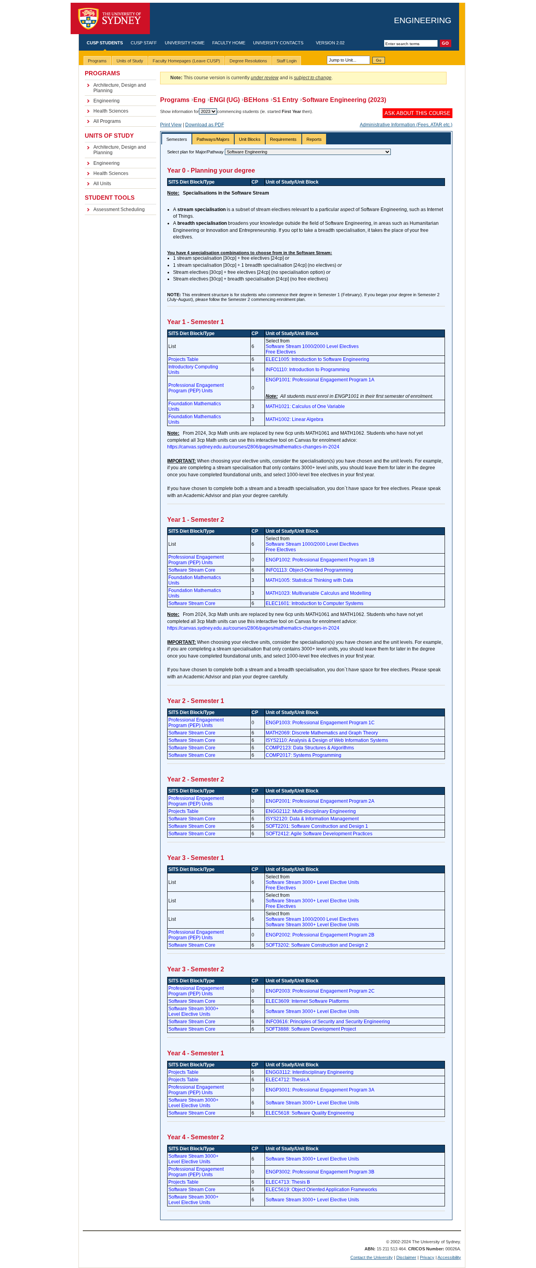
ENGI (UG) (225, 100)
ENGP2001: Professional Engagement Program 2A (320, 801)
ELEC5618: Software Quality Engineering (310, 1113)
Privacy (427, 1257)
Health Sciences (110, 111)
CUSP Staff (144, 42)
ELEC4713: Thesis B (288, 1182)
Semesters (176, 139)
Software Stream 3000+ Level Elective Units (312, 882)
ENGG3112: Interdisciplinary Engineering (310, 1072)
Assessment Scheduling (119, 209)
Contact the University (371, 1257)
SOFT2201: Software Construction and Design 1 (317, 826)
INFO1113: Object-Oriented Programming (309, 570)
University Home (184, 42)
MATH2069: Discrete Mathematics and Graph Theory (322, 733)
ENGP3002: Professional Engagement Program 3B (320, 1172)
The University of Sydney (110, 19)
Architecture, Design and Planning (119, 87)
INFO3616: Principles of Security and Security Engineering (328, 1021)
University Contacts (278, 42)
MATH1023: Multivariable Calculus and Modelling (318, 593)
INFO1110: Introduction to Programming (308, 369)
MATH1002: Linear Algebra (294, 419)
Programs (175, 100)
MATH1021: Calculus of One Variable (305, 406)
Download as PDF (204, 125)
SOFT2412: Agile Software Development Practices (319, 833)
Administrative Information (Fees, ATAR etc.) (406, 125)
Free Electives (281, 352)
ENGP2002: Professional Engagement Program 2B (320, 935)
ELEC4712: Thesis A (288, 1079)
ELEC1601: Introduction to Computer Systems (314, 603)
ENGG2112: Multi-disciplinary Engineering (311, 811)
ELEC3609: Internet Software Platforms (307, 1001)
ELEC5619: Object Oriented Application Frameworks (321, 1189)
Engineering (422, 20)
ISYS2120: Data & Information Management (312, 819)
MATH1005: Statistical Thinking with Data (309, 580)
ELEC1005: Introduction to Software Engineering (317, 359)
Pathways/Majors (213, 139)
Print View (171, 125)
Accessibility (449, 1257)
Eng (199, 100)
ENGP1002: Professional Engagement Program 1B (320, 560)
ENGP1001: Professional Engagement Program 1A (320, 380)
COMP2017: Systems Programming (303, 755)
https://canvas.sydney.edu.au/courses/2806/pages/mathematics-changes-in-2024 (253, 447)
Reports (314, 139)
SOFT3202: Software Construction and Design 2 (317, 945)
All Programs (107, 121)
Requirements (283, 139)
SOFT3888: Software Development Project (311, 1029)
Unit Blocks (250, 139)
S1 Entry (285, 100)
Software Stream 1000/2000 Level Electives (312, 346)
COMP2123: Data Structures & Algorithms (310, 748)
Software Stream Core (191, 570)
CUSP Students (105, 42)
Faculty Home (228, 42)
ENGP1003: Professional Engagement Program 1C (320, 722)
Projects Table (183, 359)
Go (378, 60)
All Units (102, 183)
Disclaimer (406, 1257)
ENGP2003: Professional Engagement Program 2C (320, 991)
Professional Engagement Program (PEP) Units (196, 388)
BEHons (256, 100)
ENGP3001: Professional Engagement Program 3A (320, 1090)
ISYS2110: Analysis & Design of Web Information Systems (327, 740)
